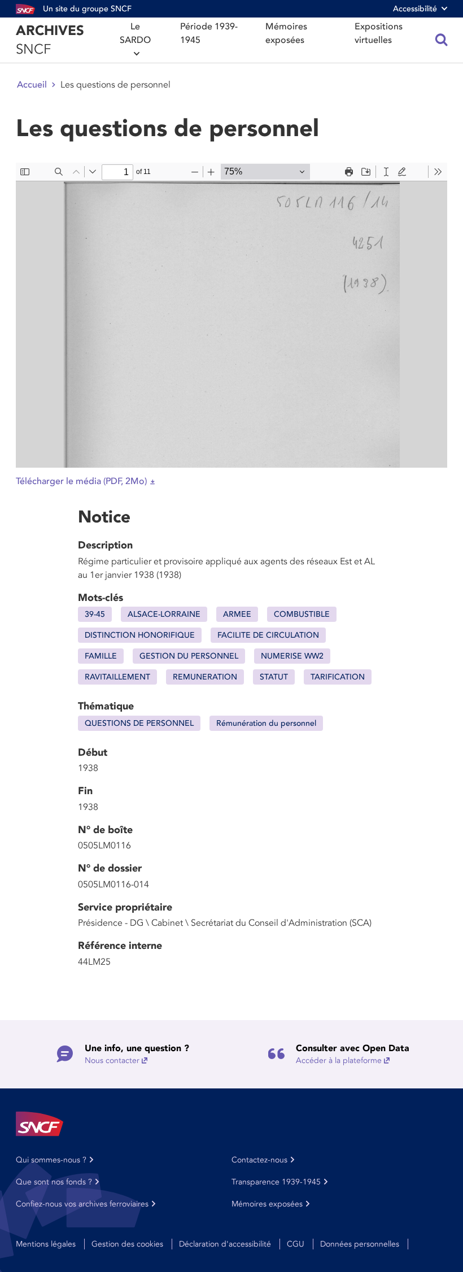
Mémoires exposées (286, 33)
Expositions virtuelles (379, 33)
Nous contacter (112, 1060)
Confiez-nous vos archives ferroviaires (82, 1204)
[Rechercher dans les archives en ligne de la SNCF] (441, 40)
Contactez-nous (259, 1160)
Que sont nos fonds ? (54, 1182)
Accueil (32, 84)
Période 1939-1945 (209, 33)
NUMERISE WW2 (292, 656)
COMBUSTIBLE (302, 614)
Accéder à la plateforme (339, 1060)
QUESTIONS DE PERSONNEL (139, 723)
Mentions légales (46, 1244)
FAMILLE (101, 656)
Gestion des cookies (127, 1244)
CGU (295, 1244)
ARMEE (237, 614)
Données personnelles (359, 1244)
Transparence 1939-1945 (276, 1182)
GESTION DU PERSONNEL (188, 656)
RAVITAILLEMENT (117, 677)
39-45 (95, 614)
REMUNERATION (205, 677)
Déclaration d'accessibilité (225, 1244)
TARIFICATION (338, 677)
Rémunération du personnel (266, 723)
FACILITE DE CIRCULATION (268, 635)
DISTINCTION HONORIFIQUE (140, 635)
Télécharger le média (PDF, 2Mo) (81, 481)
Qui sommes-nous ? (51, 1160)
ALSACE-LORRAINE (164, 614)
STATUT (274, 677)
